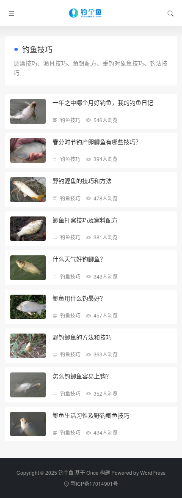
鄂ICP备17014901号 (94, 483)
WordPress (152, 472)
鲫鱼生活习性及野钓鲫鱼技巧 (91, 415)
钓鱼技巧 (70, 119)
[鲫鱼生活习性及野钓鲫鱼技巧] (28, 424)
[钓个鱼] (91, 13)
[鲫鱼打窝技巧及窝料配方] (28, 228)
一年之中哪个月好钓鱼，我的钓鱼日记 (102, 102)
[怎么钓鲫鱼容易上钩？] (28, 384)
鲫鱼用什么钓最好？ (79, 298)
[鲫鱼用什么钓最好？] (28, 307)
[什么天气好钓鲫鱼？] (28, 267)
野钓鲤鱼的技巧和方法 (82, 180)
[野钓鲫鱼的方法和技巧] (28, 346)
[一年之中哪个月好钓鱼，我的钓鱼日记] (28, 111)
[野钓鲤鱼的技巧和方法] (28, 189)
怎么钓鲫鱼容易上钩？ (82, 376)
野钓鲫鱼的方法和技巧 (82, 337)
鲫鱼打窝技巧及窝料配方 (85, 220)
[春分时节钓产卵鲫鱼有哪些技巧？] (28, 150)
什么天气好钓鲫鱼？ (79, 258)
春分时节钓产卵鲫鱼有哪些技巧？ (96, 141)
